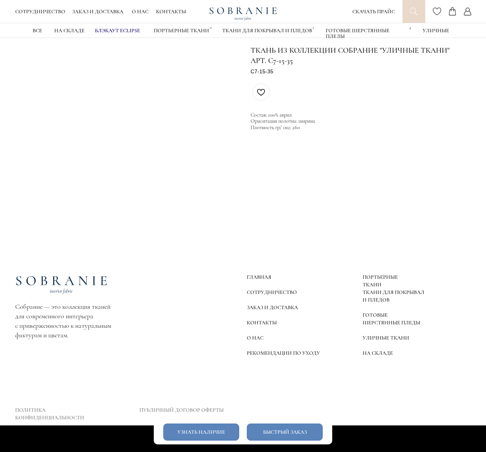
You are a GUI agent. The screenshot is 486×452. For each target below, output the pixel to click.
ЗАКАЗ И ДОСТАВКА (97, 11)
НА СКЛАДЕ (69, 30)
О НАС (140, 11)
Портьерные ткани (181, 30)
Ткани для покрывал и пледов (267, 30)
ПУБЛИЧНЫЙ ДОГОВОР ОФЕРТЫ (181, 410)
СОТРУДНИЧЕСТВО (40, 11)
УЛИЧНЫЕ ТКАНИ (386, 338)
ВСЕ (37, 30)
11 (211, 27)
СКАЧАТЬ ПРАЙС (373, 11)
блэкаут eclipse (117, 30)
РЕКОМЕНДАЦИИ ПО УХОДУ (283, 353)
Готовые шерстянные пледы (358, 33)
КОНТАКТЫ (171, 11)
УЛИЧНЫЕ (436, 30)
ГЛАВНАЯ (259, 277)
